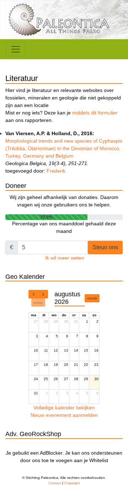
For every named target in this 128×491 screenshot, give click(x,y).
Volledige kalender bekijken (64, 407)
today (38, 303)
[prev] (33, 294)
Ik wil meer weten (64, 258)
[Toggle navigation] (16, 49)
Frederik (56, 171)
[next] (43, 294)
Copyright (72, 483)
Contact (54, 483)
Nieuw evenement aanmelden (64, 415)
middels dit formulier (95, 113)
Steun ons (105, 247)
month (92, 298)
